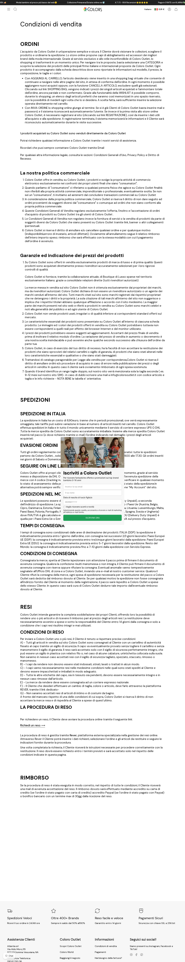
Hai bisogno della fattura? (108, 958)
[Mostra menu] (9, 9)
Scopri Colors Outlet (71, 946)
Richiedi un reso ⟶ (32, 725)
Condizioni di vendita (106, 946)
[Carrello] (176, 9)
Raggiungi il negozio (70, 958)
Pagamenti (100, 952)
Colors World (67, 952)
